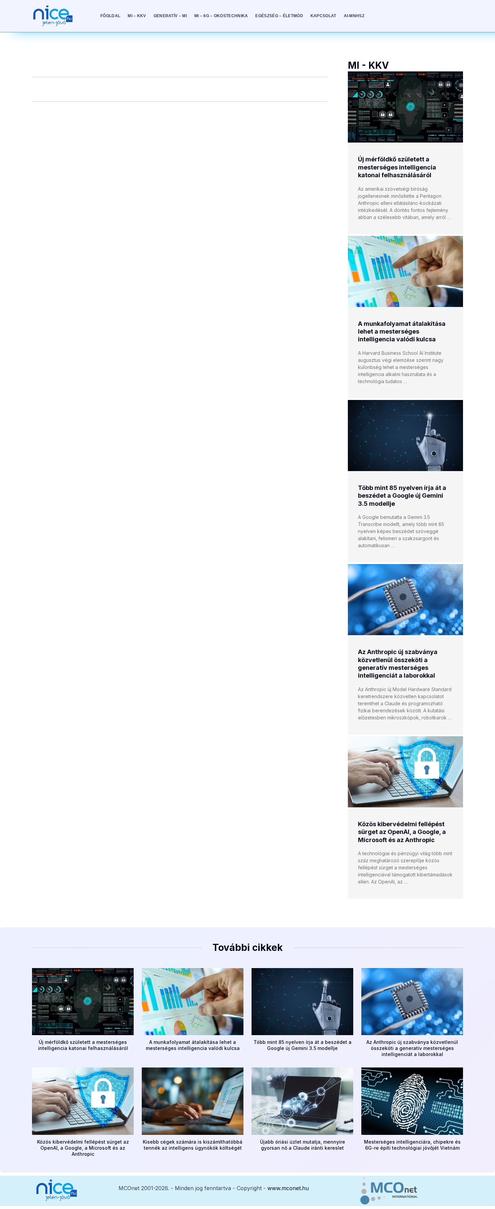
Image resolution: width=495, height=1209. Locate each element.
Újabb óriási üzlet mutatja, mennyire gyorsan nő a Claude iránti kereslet (302, 1145)
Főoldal (110, 15)
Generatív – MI (170, 15)
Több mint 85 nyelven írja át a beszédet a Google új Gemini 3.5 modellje (402, 495)
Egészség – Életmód (279, 15)
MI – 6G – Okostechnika (221, 15)
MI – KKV (137, 15)
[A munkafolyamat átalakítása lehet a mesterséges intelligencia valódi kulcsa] (405, 271)
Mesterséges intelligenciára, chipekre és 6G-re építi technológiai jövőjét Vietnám (412, 1145)
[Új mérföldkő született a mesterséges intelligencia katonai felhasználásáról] (405, 107)
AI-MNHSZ (354, 15)
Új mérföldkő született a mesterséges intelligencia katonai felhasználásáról (397, 167)
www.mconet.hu (288, 1188)
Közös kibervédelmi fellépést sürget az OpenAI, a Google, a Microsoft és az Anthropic (402, 831)
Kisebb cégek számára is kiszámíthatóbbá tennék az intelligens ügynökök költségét (192, 1145)
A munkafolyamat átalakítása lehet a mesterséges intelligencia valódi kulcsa (402, 331)
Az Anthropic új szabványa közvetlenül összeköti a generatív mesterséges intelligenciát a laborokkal (412, 1048)
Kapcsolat (323, 15)
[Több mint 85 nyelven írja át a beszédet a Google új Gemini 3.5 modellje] (405, 435)
